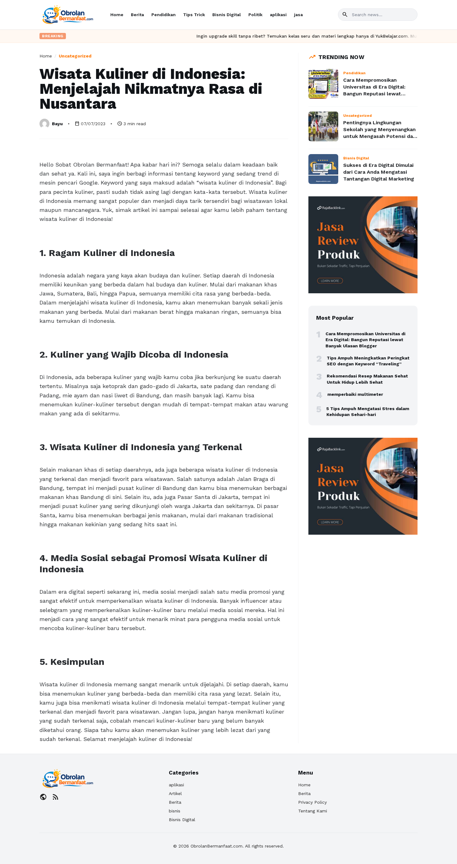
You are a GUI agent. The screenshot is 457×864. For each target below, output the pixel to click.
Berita (137, 14)
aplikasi (278, 14)
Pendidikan (163, 14)
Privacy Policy (312, 802)
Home (116, 14)
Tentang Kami (312, 810)
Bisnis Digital (226, 14)
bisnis (174, 810)
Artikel (175, 793)
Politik (255, 14)
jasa (298, 14)
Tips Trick (194, 14)
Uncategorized (75, 55)
